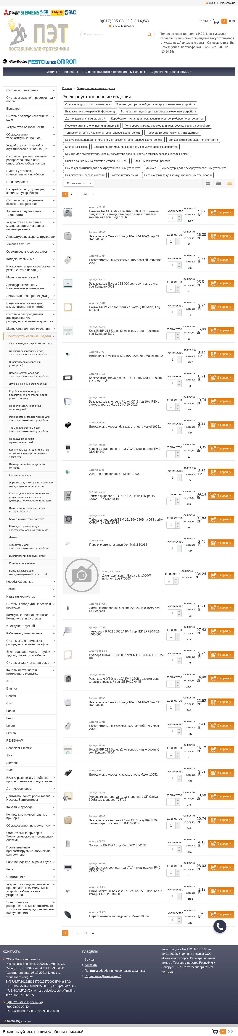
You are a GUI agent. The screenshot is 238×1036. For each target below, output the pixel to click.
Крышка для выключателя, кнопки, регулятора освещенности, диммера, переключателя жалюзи (30, 497)
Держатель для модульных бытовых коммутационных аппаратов (31, 484)
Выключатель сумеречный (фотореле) (25, 363)
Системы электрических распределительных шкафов (27, 642)
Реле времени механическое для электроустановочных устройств (29, 418)
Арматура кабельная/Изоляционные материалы (25, 286)
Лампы (11, 589)
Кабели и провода (19, 807)
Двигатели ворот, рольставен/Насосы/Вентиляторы (28, 797)
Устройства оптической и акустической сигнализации (26, 147)
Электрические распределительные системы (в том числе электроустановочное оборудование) (30, 908)
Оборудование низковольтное (28, 825)
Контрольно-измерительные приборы (26, 816)
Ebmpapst (13, 108)
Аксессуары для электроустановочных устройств (28, 546)
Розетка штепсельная (22, 563)
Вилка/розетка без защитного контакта (27, 466)
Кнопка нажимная (20, 475)
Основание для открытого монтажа (30, 343)
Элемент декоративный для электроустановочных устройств (28, 352)
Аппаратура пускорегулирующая (30, 236)
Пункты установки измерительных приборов (25, 172)
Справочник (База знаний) (103, 976)
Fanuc (10, 711)
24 (85, 194)
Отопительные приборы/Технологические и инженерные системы (29, 836)
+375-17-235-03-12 (215, 47)
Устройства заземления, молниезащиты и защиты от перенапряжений (27, 225)
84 (145, 21)
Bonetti (11, 696)
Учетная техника (18, 244)
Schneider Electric (19, 748)
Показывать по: (76, 183)
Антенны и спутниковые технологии (23, 213)
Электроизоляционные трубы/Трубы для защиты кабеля (28, 653)
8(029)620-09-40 (18, 1006)
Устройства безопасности (25, 127)
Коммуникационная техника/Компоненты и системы (27, 616)
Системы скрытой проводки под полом (29, 99)
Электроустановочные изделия (29, 336)
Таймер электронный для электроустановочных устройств (28, 429)
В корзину (224, 212)
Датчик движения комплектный (28, 383)
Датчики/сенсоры (19, 788)
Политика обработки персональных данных (115, 970)
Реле (9, 869)
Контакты (91, 965)
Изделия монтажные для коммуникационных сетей (25, 305)
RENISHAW (14, 740)
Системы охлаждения (22, 90)
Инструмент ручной (20, 626)
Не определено (17, 182)
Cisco (10, 703)
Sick (9, 755)
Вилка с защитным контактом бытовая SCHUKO (27, 509)
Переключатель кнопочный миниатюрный (25, 407)
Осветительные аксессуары (26, 251)
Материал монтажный (22, 277)
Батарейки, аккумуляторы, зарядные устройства (25, 191)
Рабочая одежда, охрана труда (28, 862)
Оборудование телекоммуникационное (23, 136)
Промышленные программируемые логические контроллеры (28, 851)
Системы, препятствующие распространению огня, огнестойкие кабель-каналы (26, 160)
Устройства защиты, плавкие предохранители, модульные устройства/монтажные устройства (27, 889)
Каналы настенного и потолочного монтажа (22, 671)
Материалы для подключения (28, 328)
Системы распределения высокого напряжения (24, 202)
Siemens (12, 763)
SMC (9, 770)
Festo (10, 718)
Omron (11, 733)
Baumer (11, 688)
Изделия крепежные (20, 596)
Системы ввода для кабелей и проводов (28, 605)
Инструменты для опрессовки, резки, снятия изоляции (28, 268)
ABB (9, 681)
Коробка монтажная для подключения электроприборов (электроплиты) (28, 395)
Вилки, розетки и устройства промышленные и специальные (29, 779)
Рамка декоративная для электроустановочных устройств (28, 528)
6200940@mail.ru (123, 25)
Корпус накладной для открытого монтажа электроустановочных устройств (29, 453)
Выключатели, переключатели (27, 555)
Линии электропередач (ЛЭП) (27, 296)
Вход (212, 2)
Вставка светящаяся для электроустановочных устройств (28, 374)
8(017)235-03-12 (114, 21)
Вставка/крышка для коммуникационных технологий (28, 572)
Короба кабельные (19, 581)
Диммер (14, 537)
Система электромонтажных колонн (27, 117)
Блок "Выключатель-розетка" (26, 518)
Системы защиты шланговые (27, 662)
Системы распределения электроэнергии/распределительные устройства (29, 317)
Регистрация (227, 2)
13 (134, 21)
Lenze (10, 725)
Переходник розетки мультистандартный (21, 440)
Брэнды (90, 959)
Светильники (15, 877)
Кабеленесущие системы (24, 633)
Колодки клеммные (20, 259)
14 (139, 21)
